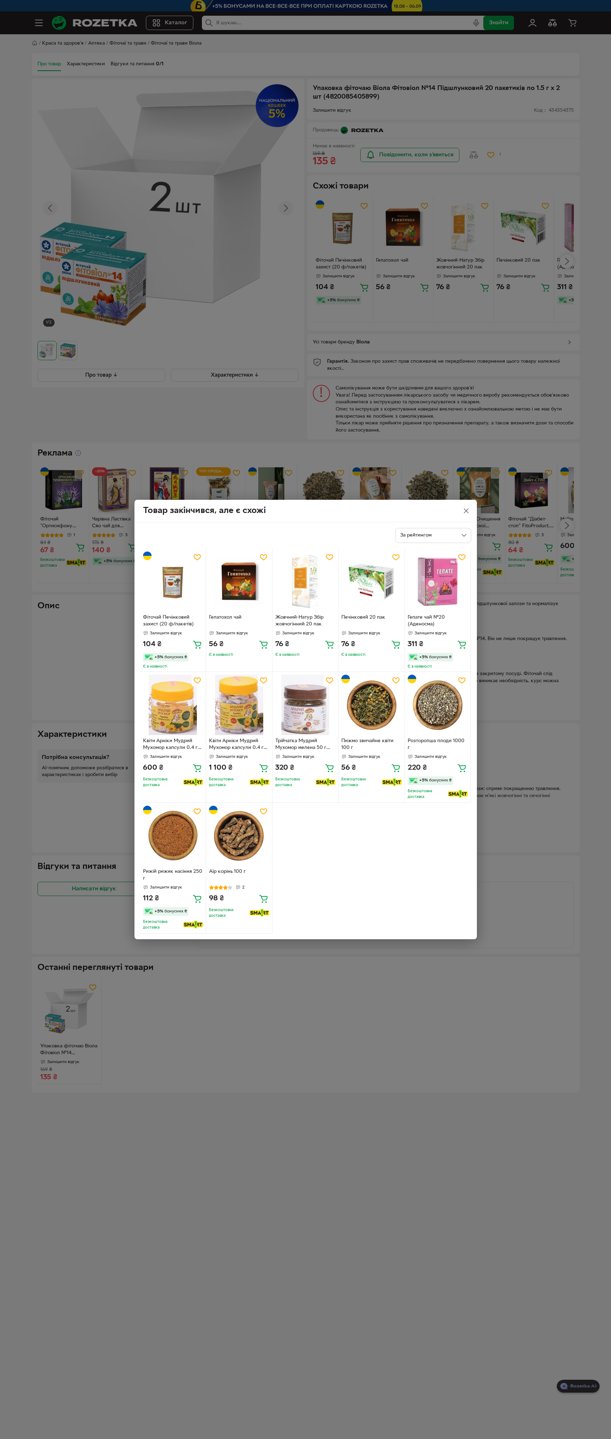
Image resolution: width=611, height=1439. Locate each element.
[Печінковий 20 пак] (371, 582)
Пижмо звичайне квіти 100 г (367, 744)
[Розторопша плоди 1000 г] (438, 705)
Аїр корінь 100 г (227, 871)
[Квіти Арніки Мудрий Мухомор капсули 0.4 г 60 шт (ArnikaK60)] (173, 705)
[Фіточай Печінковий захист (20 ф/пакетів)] (173, 582)
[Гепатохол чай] (239, 582)
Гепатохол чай (225, 617)
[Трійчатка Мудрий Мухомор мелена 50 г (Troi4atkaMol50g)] (305, 705)
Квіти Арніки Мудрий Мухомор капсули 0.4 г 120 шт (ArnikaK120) (236, 745)
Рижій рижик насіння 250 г (172, 875)
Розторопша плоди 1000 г (436, 744)
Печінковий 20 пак (363, 617)
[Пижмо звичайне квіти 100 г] (371, 705)
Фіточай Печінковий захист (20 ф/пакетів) (168, 621)
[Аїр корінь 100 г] (239, 836)
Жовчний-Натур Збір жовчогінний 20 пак (299, 621)
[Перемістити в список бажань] (197, 557)
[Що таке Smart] (193, 782)
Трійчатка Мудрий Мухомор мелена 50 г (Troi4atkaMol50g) (300, 745)
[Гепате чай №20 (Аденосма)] (438, 582)
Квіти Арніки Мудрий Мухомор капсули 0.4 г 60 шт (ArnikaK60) (170, 745)
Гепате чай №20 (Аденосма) (426, 621)
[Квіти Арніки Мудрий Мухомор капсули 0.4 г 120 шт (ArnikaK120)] (239, 705)
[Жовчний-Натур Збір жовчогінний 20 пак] (305, 582)
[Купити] (197, 644)
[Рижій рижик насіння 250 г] (173, 836)
